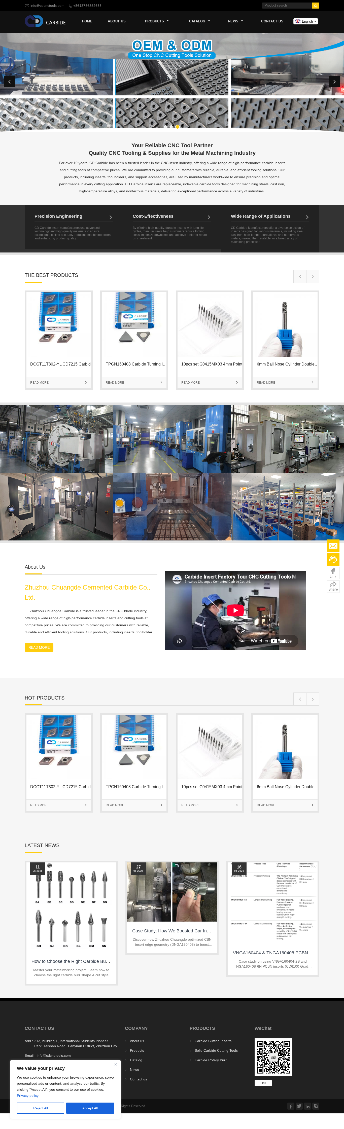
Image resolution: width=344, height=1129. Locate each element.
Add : (29, 1041)
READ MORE (58, 382)
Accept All (90, 1108)
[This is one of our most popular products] (58, 355)
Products (155, 21)
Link (263, 1083)
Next (334, 81)
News (234, 21)
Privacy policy (28, 1096)
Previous (9, 81)
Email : (30, 1055)
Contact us (272, 21)
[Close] (116, 1064)
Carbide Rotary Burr (211, 1060)
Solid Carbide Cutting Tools (216, 1050)
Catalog (198, 21)
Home (87, 21)
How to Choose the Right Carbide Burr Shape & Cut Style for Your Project (105, 961)
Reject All (40, 1108)
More (55, 433)
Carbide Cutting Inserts (213, 1041)
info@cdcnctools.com (47, 6)
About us (117, 21)
